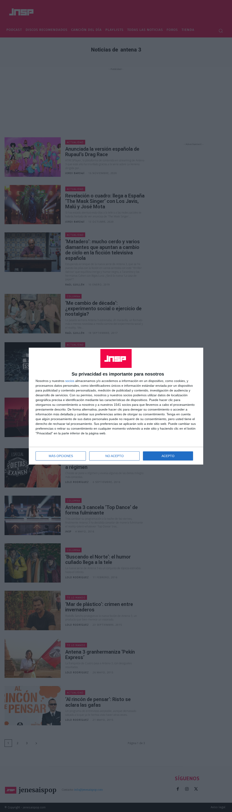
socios (69, 380)
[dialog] (116, 406)
